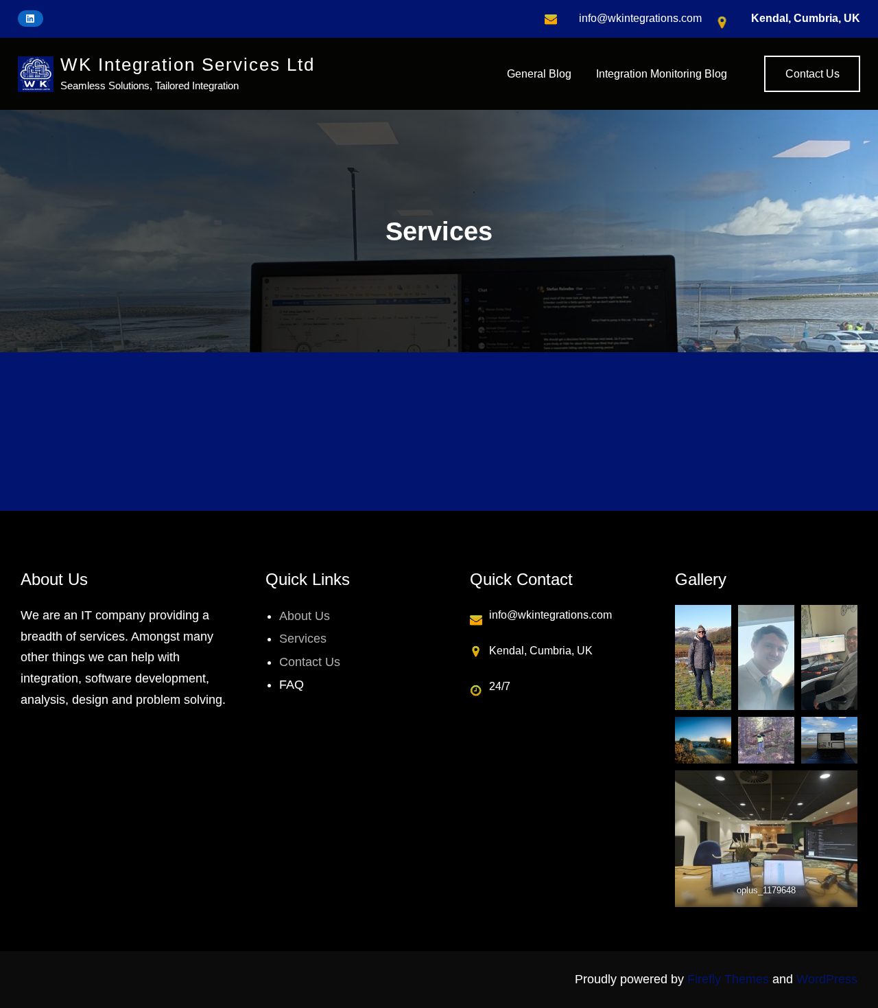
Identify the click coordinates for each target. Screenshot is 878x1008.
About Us (304, 616)
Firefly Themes (728, 979)
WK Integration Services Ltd (187, 64)
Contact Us (812, 74)
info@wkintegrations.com (640, 18)
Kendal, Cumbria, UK (805, 18)
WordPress (826, 979)
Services (303, 638)
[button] (183, 431)
